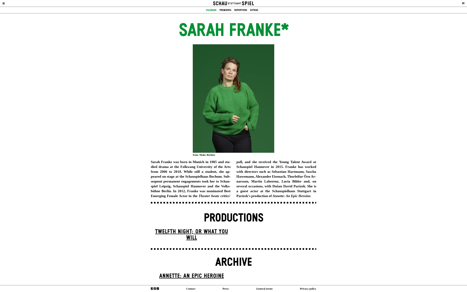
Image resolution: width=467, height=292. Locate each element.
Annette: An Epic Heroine (191, 276)
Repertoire (240, 10)
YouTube (158, 288)
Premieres (225, 10)
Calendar (211, 10)
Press (226, 288)
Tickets (26, 3)
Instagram (155, 288)
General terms (264, 288)
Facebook (152, 288)
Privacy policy (308, 288)
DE (463, 3)
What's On (13, 3)
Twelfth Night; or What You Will (191, 235)
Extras (254, 10)
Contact (190, 288)
